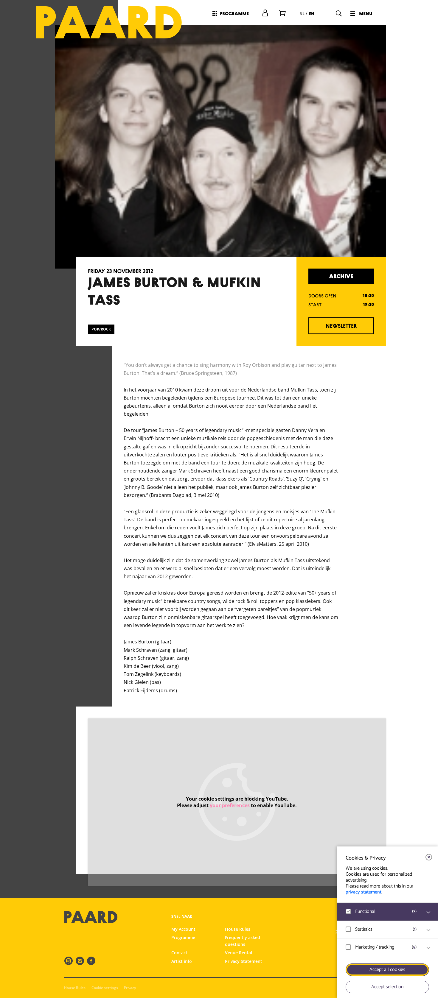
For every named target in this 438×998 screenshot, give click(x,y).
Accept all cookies (387, 970)
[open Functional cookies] (428, 912)
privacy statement (363, 892)
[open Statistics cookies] (428, 930)
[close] (428, 857)
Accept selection (387, 987)
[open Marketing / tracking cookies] (428, 948)
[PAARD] (109, 22)
